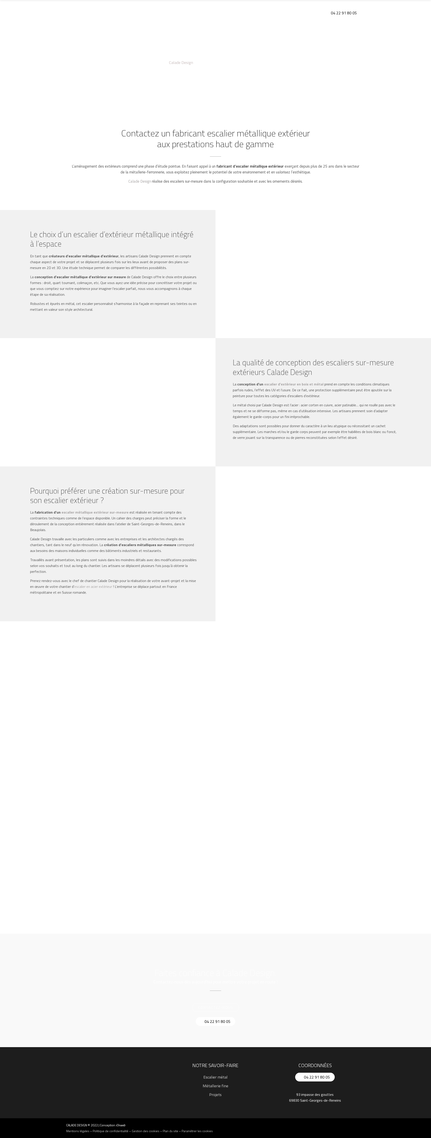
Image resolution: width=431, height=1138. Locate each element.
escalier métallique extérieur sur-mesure (95, 512)
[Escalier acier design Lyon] (314, 695)
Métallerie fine (215, 1086)
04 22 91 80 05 (343, 13)
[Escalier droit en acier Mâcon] (215, 811)
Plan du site (170, 1131)
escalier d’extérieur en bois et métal (293, 384)
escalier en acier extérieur (93, 586)
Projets (215, 1095)
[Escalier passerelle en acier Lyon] (314, 796)
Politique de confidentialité (110, 1131)
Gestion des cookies (145, 1131)
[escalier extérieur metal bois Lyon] (117, 842)
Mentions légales (77, 1131)
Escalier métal (215, 1077)
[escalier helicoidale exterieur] (117, 711)
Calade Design (181, 63)
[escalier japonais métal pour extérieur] (215, 695)
